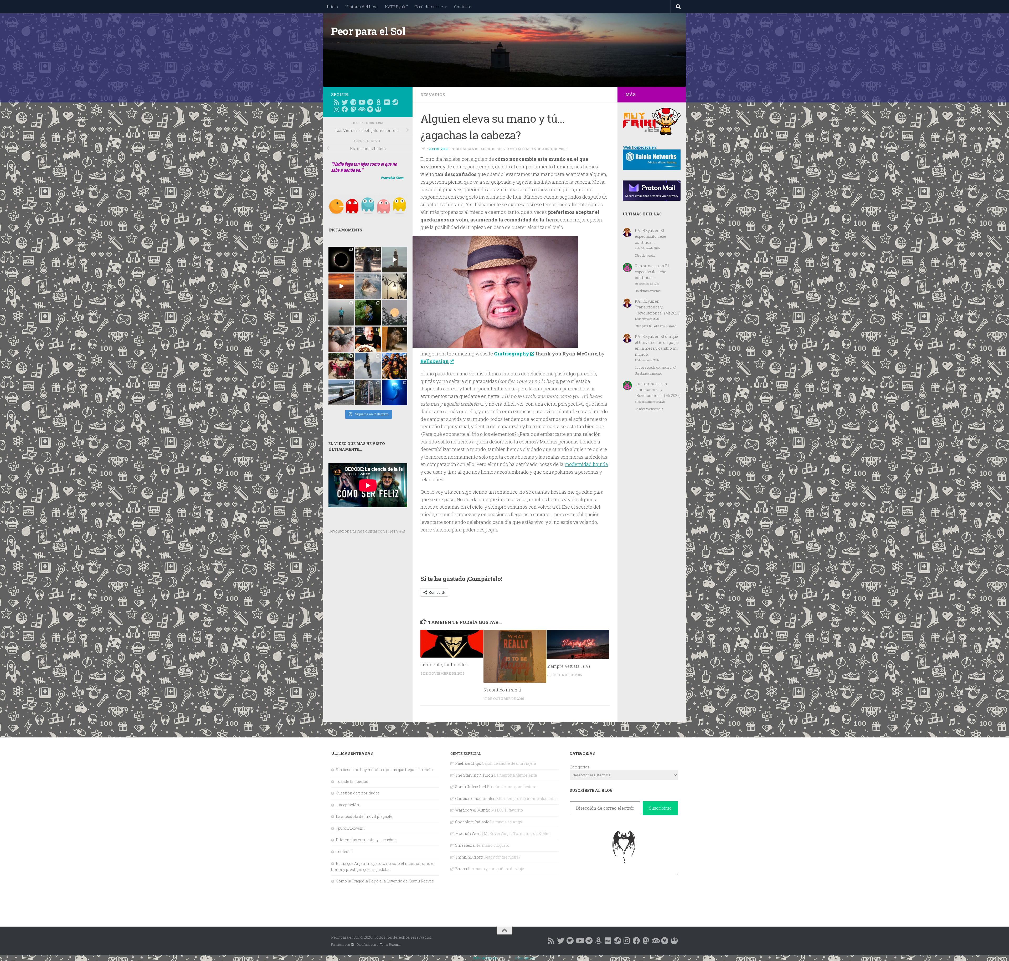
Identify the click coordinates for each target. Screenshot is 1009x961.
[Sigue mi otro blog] (378, 109)
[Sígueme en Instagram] (336, 109)
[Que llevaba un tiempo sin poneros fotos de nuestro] (394, 339)
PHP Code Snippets (485, 958)
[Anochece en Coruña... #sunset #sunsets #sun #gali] (341, 286)
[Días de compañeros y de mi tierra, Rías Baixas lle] (341, 366)
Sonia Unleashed (470, 786)
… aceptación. (348, 804)
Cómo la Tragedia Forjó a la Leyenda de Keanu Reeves (385, 881)
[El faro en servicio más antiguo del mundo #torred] (394, 259)
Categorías (579, 766)
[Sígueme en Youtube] (361, 102)
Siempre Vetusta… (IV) (568, 666)
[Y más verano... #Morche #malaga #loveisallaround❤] (394, 286)
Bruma (461, 868)
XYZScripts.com (525, 958)
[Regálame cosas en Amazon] (378, 102)
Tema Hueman (390, 944)
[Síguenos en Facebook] (345, 109)
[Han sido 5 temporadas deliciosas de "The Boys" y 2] (394, 366)
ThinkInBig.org (469, 857)
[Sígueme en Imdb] (387, 102)
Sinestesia (465, 845)
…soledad (344, 851)
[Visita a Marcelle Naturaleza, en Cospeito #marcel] (367, 259)
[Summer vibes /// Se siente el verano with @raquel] (341, 313)
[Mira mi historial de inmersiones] (370, 109)
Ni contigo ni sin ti (502, 690)
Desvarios (432, 94)
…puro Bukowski (350, 828)
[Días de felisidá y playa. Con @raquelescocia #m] (341, 392)
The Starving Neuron (474, 775)
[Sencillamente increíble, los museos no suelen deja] (367, 392)
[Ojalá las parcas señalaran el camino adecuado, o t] (394, 313)
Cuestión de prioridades (358, 793)
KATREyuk (438, 149)
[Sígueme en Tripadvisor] (361, 109)
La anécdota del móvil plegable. (364, 816)
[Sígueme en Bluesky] (345, 102)
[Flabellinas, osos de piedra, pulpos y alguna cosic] (367, 313)
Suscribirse (660, 808)
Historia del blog (361, 6)
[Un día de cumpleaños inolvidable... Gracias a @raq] (367, 366)
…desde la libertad (352, 781)
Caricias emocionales (475, 798)
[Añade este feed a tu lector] (336, 102)
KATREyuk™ (396, 6)
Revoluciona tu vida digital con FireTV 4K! (366, 531)
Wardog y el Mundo (472, 810)
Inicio (332, 6)
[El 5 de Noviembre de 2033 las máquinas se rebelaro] (367, 339)
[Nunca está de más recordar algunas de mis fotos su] (394, 392)
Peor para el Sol (368, 31)
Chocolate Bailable (472, 821)
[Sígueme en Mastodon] (353, 109)
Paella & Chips (468, 763)
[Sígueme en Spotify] (353, 102)
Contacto (462, 6)
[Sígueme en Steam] (395, 102)
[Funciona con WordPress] (352, 944)
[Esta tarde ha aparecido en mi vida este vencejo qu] (341, 339)
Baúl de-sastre (429, 6)
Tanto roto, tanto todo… (444, 664)
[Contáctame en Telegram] (370, 102)
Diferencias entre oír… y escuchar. (366, 839)
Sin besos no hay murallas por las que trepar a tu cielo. (385, 769)
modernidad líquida (586, 464)
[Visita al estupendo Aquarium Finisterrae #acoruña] (367, 286)
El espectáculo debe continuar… (650, 236)
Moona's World (469, 833)
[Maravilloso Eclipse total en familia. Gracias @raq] (341, 259)
